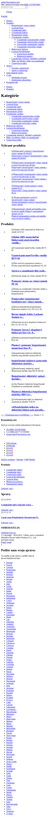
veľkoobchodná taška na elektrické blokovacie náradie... (28, 408)
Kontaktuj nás (12, 82)
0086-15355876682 (32, 4)
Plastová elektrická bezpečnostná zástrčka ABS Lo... (29, 393)
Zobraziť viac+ (7, 488)
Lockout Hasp (17, 28)
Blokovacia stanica (24, 56)
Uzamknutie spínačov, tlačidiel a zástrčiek (29, 58)
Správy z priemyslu (20, 70)
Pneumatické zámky (20, 35)
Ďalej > (28, 415)
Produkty (10, 23)
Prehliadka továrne (19, 77)
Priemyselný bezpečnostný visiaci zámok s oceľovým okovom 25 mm (29, 180)
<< (2, 415)
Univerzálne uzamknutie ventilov (30, 44)
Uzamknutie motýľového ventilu (30, 42)
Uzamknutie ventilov (20, 37)
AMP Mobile (29, 459)
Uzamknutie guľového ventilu (29, 47)
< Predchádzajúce (11, 415)
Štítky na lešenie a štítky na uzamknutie (28, 61)
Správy (9, 66)
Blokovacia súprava (20, 49)
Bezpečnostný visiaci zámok (23, 25)
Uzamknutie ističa (19, 30)
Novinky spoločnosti (20, 68)
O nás (8, 75)
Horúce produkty (8, 459)
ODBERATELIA (8, 533)
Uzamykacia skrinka (25, 54)
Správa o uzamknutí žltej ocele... (29, 270)
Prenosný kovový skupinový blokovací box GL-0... (27, 331)
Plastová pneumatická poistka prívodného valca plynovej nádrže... (29, 217)
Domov (9, 21)
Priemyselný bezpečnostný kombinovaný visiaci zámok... (28, 300)
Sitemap (19, 459)
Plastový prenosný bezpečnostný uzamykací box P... (29, 346)
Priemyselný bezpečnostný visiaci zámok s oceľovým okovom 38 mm (29, 168)
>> (32, 415)
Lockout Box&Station (21, 51)
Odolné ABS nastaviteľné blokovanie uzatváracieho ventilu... (25, 240)
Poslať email (6, 542)
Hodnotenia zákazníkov (21, 80)
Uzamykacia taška (19, 63)
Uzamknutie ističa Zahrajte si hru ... (17, 505)
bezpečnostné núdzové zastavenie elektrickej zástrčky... (29, 362)
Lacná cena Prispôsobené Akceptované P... (20, 517)
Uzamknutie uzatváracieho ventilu (31, 40)
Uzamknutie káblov (20, 32)
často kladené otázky (14, 73)
